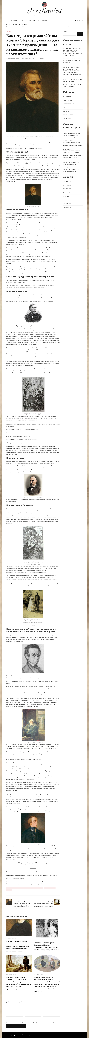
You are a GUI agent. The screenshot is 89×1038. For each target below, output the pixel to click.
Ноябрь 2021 (67, 207)
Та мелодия (67, 45)
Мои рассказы (67, 100)
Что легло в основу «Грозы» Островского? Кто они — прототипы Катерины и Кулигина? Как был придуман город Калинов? (72, 52)
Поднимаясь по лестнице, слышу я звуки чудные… (71, 163)
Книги (32, 887)
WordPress (29, 1036)
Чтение (9, 890)
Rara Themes (14, 1036)
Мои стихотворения (69, 104)
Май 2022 (66, 196)
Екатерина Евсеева (15, 58)
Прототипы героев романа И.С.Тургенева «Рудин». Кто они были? (72, 60)
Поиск (65, 31)
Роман (46, 887)
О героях (23, 20)
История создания (24, 887)
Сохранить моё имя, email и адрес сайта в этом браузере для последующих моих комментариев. (32, 1022)
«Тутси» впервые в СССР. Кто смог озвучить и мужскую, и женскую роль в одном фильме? (72, 135)
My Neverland (44, 11)
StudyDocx (66, 149)
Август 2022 (67, 189)
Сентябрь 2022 (67, 185)
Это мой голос (43, 20)
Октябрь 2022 (67, 181)
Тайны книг (32, 20)
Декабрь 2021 (67, 203)
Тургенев (52, 887)
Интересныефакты (12, 887)
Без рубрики (13, 20)
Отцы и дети (39, 887)
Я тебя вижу (67, 118)
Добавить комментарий (38, 58)
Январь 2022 (67, 200)
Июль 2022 (66, 192)
